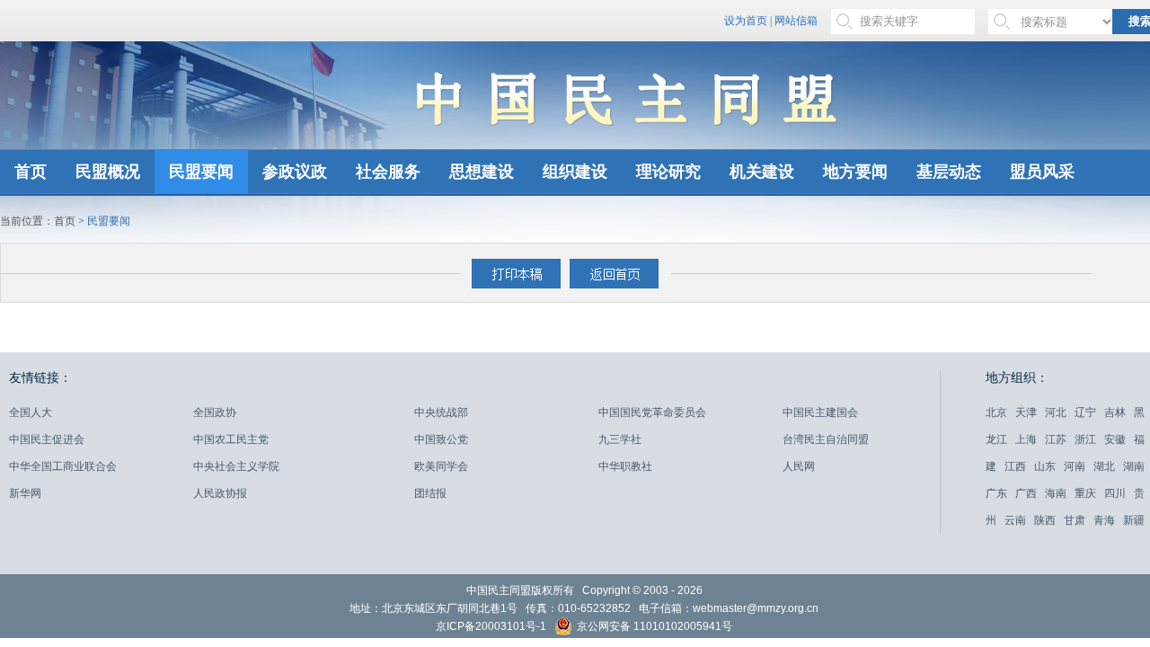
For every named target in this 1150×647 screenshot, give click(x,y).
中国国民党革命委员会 (652, 412)
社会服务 (388, 172)
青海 (1104, 520)
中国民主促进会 (46, 439)
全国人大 (30, 412)
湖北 (1104, 466)
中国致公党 (441, 439)
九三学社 (619, 439)
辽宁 (1085, 412)
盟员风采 (1042, 172)
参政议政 (294, 172)
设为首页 (745, 20)
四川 (1115, 493)
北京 (996, 412)
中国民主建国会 (820, 412)
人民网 (799, 466)
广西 (1026, 493)
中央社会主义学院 (236, 466)
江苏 (1055, 439)
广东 (996, 493)
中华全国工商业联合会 (63, 466)
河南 (1074, 466)
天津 (1026, 412)
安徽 (1115, 439)
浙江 (1085, 439)
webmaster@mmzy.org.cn (755, 608)
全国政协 (214, 412)
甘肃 (1074, 520)
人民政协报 (220, 493)
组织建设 (575, 172)
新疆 (1134, 520)
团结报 (430, 493)
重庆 (1085, 493)
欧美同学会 (441, 466)
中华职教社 (625, 466)
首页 (30, 172)
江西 (1015, 466)
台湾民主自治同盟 (826, 439)
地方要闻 (855, 172)
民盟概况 (107, 172)
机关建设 (762, 172)
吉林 (1115, 412)
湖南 (1134, 466)
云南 (1015, 520)
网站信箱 (796, 20)
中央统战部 (441, 412)
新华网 (25, 493)
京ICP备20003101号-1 (491, 626)
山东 (1045, 466)
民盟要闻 (201, 172)
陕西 (1045, 520)
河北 (1055, 412)
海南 (1055, 493)
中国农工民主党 (231, 439)
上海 (1026, 439)
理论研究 (668, 172)
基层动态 (948, 172)
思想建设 (481, 172)
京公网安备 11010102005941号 (653, 627)
